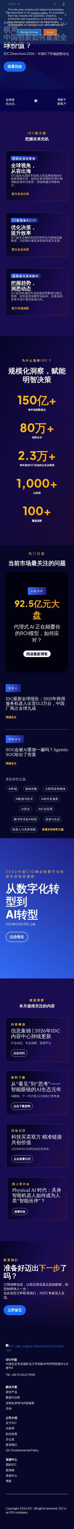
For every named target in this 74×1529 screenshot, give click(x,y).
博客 (8, 1481)
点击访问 (19, 1053)
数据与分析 (13, 1397)
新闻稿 (10, 1470)
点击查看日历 (22, 1159)
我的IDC (11, 1464)
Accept (50, 32)
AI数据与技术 (24, 799)
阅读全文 (11, 717)
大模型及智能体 (55, 789)
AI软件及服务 (49, 799)
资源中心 (11, 1475)
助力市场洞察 (20, 308)
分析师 (10, 1428)
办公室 (10, 1439)
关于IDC (11, 1423)
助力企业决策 (20, 249)
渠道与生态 (52, 819)
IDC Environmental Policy (22, 1450)
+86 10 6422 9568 (23, 1374)
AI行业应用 (45, 809)
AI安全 (25, 809)
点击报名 (17, 936)
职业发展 (11, 1434)
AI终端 (12, 789)
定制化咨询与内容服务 (20, 1403)
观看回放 (15, 66)
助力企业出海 (20, 194)
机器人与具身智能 (24, 829)
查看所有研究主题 (53, 829)
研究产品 (11, 1392)
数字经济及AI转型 (25, 819)
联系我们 (11, 1444)
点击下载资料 (22, 1106)
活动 (8, 1408)
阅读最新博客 (37, 653)
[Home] (37, 1348)
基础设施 (31, 789)
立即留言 (15, 1310)
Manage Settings (29, 32)
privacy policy (39, 12)
